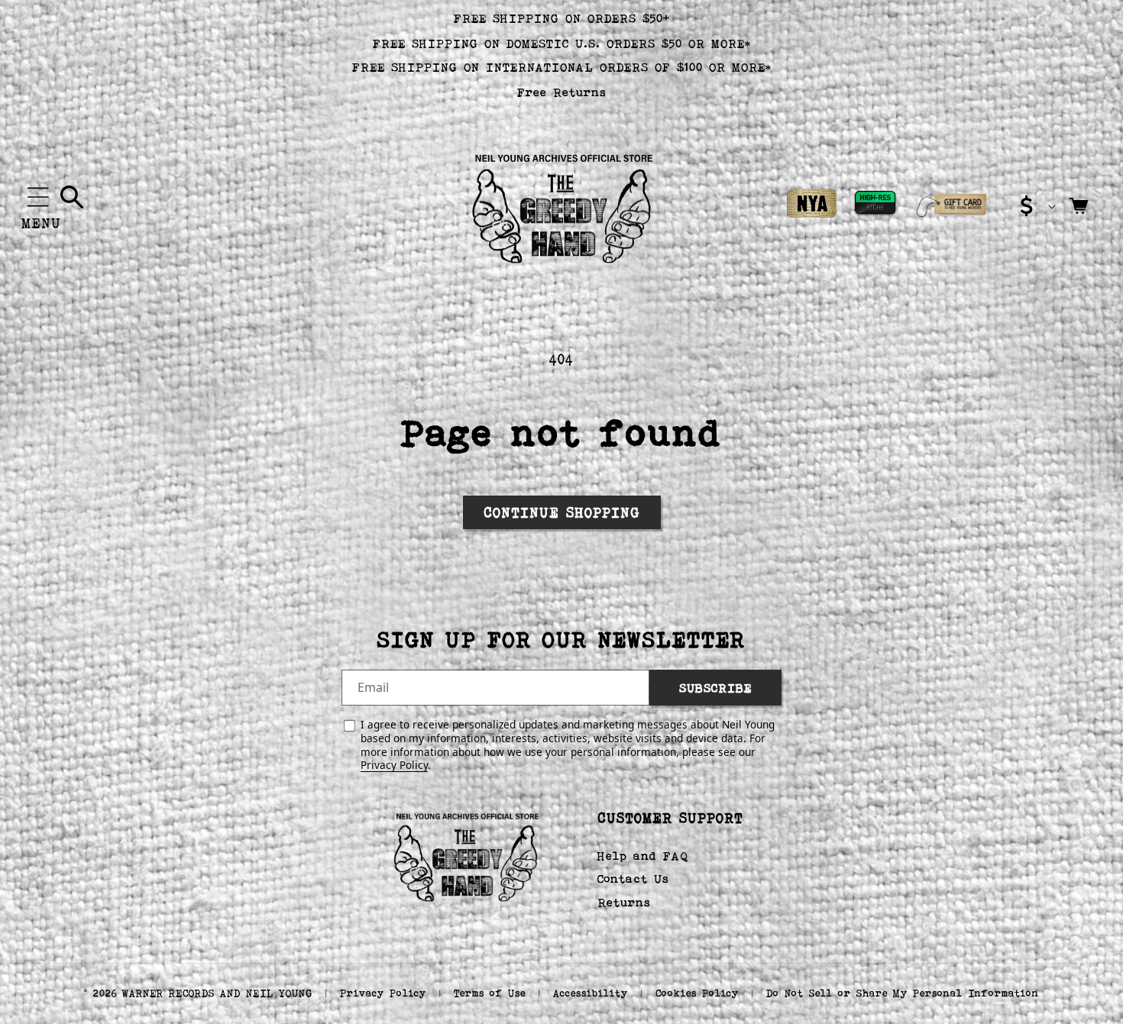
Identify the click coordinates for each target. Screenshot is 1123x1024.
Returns (624, 902)
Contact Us (633, 879)
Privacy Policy (394, 765)
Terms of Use (490, 993)
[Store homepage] (466, 855)
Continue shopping (562, 512)
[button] (38, 197)
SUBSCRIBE (715, 686)
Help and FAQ (642, 855)
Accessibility (590, 993)
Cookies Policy (697, 993)
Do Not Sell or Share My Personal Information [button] (902, 993)
